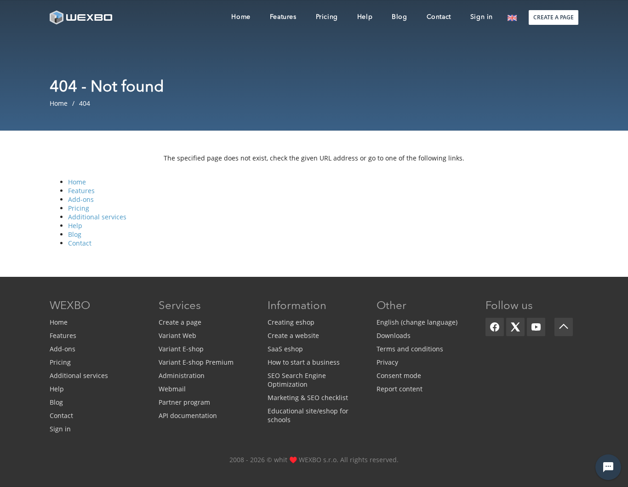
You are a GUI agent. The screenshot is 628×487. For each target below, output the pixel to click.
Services (180, 306)
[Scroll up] (563, 327)
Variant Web (177, 335)
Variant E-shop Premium (196, 362)
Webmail (172, 388)
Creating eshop (291, 322)
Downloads (394, 335)
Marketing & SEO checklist (308, 397)
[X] (515, 327)
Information (297, 306)
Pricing (78, 208)
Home (77, 182)
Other (391, 306)
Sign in (60, 428)
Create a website (293, 335)
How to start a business (304, 362)
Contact (79, 243)
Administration (182, 375)
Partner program (184, 402)
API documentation (188, 415)
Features (81, 190)
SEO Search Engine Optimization (297, 380)
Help (75, 225)
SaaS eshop (285, 348)
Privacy (387, 362)
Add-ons (81, 199)
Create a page (180, 322)
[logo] (82, 17)
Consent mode (399, 375)
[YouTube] (536, 327)
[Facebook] (494, 327)
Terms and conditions (410, 348)
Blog (74, 234)
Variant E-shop (181, 348)
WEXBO (70, 306)
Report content (399, 388)
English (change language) (417, 322)
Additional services (97, 216)
